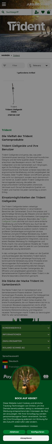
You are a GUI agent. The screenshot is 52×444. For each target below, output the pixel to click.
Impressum (34, 426)
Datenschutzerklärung (21, 426)
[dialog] (26, 222)
